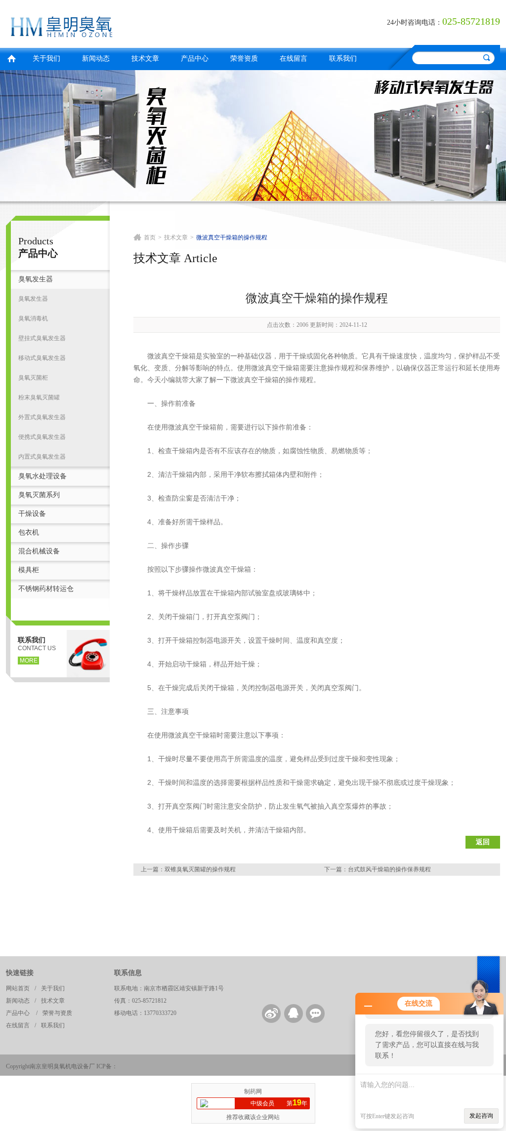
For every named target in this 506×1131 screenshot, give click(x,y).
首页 (11, 57)
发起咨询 (481, 1115)
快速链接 (20, 972)
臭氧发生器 (35, 279)
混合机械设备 (39, 551)
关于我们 (46, 58)
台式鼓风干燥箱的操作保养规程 (389, 869)
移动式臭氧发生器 (42, 357)
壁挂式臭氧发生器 (42, 338)
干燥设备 (32, 513)
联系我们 (343, 58)
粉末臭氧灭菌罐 (39, 397)
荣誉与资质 (57, 1013)
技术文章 (145, 58)
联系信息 (128, 972)
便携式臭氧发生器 (42, 436)
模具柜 (28, 570)
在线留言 (293, 58)
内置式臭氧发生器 (42, 456)
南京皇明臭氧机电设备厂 (127, 22)
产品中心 (195, 58)
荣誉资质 (244, 58)
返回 (483, 842)
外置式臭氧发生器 (42, 417)
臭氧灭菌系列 (39, 495)
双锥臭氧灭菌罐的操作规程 (200, 869)
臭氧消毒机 (33, 318)
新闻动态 (96, 58)
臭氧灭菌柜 (33, 377)
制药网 (253, 1091)
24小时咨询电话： (414, 22)
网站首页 (18, 988)
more (29, 660)
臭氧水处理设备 (42, 476)
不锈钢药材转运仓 (46, 588)
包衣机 (28, 532)
